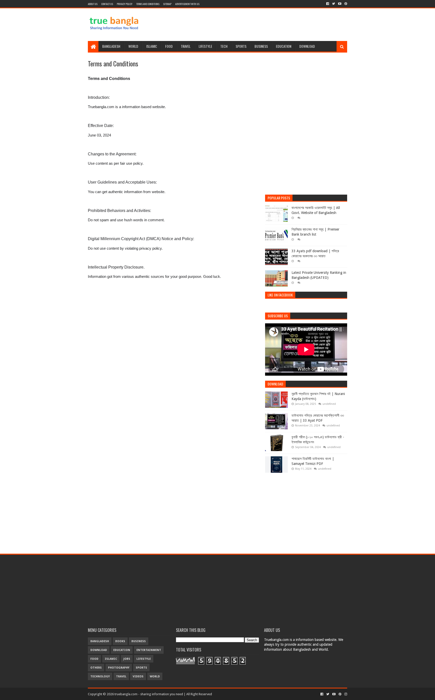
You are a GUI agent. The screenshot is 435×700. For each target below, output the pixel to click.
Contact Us (107, 4)
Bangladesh (111, 46)
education (121, 650)
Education (283, 46)
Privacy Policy (124, 4)
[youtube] (339, 4)
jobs (126, 659)
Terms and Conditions (147, 4)
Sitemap (167, 4)
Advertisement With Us (187, 4)
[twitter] (333, 4)
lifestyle (143, 659)
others (96, 667)
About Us (92, 4)
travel (121, 676)
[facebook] (327, 4)
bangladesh (99, 641)
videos (138, 676)
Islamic (151, 46)
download (98, 650)
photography (118, 667)
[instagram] (345, 694)
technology (100, 676)
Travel (186, 46)
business (138, 641)
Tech (224, 46)
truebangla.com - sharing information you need (149, 694)
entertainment (148, 650)
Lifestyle (205, 46)
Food (169, 46)
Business (261, 46)
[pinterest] (345, 4)
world (155, 676)
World (133, 46)
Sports (241, 46)
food (94, 659)
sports (141, 667)
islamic (111, 659)
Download (307, 46)
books (120, 641)
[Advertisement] (255, 24)
